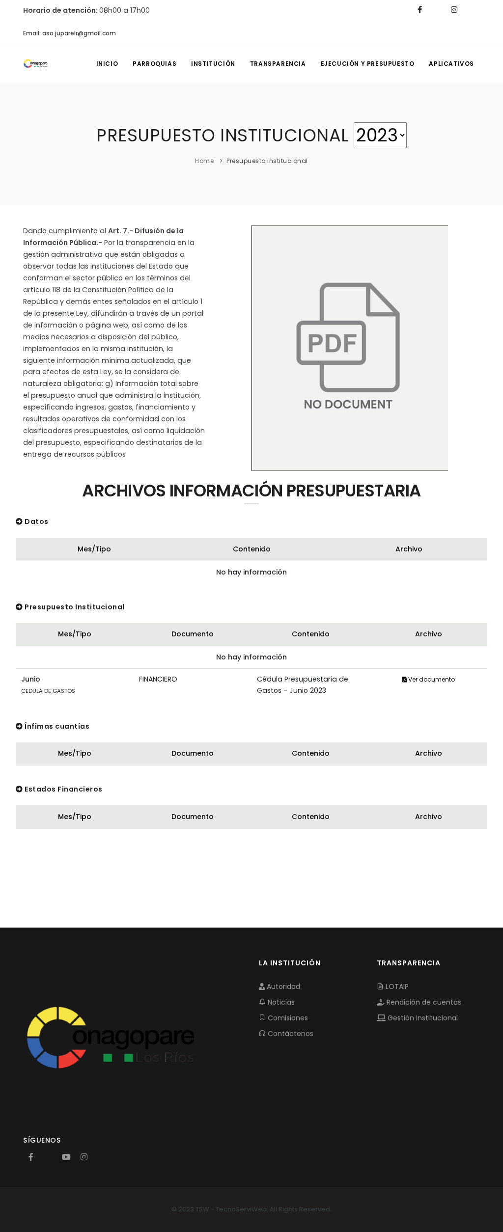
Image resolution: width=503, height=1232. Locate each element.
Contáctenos (289, 1034)
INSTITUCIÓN (213, 63)
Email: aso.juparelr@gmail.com (69, 33)
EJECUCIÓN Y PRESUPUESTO (368, 63)
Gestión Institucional (422, 1018)
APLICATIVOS (451, 63)
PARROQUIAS (154, 63)
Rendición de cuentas (423, 1002)
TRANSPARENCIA (278, 63)
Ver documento (431, 679)
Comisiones (287, 1018)
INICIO (107, 63)
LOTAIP (396, 986)
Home (204, 161)
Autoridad (282, 986)
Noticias (280, 1002)
